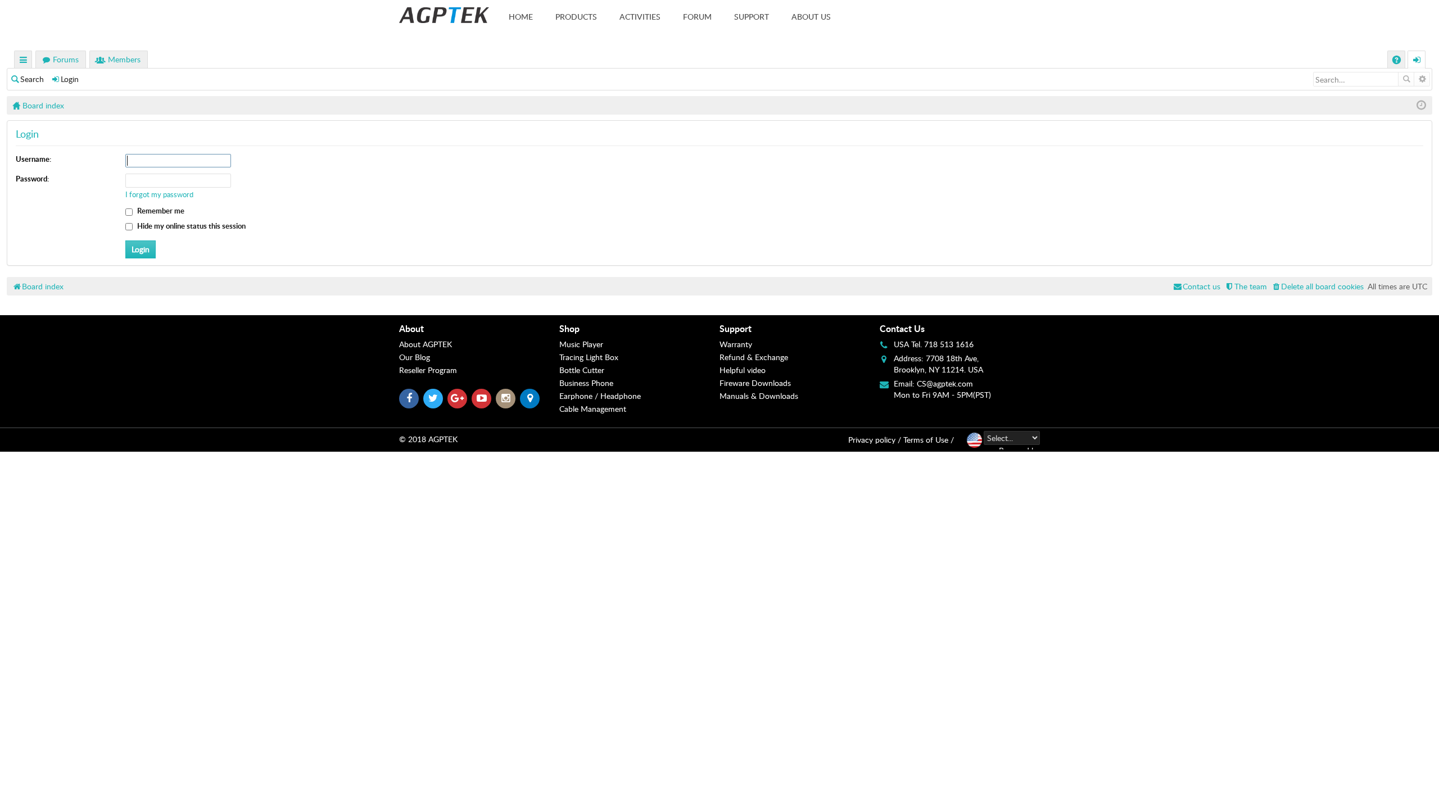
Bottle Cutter (581, 370)
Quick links (23, 61)
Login (70, 79)
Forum (697, 16)
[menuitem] (1317, 286)
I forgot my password (159, 194)
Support (751, 16)
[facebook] (409, 398)
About (411, 328)
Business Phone (586, 383)
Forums (66, 59)
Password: (32, 179)
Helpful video (743, 370)
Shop (569, 328)
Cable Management (592, 408)
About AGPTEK (425, 344)
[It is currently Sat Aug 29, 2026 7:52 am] (1421, 105)
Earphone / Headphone (600, 395)
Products (576, 16)
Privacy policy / (874, 439)
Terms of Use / (928, 439)
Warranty (736, 344)
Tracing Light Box (588, 357)
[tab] (479, 329)
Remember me (159, 211)
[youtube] (481, 398)
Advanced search (1421, 79)
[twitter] (433, 398)
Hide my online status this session (190, 226)
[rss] (530, 398)
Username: (33, 159)
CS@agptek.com (945, 383)
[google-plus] (457, 398)
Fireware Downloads (755, 383)
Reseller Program (428, 370)
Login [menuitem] (1417, 61)
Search (32, 79)
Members (124, 59)
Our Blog (414, 357)
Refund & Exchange (754, 357)
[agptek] (444, 15)
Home (521, 16)
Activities (639, 16)
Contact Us (902, 328)
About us (811, 16)
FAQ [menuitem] (1398, 61)
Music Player (581, 344)
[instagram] (505, 398)
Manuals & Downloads (759, 395)
